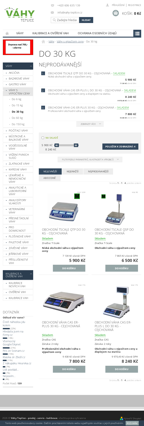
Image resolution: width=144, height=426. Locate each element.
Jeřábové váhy (18, 254)
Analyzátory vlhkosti (17, 201)
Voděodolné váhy (18, 147)
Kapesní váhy (18, 169)
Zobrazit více (88, 124)
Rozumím (132, 423)
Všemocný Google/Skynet (12, 342)
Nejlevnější (50, 171)
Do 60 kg (17, 118)
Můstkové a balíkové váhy (18, 138)
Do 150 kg (18, 124)
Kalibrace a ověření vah (50, 33)
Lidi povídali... (11, 369)
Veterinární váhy (17, 210)
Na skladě (52, 137)
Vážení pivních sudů (19, 156)
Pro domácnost (17, 228)
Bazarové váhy (19, 78)
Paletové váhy (19, 242)
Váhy (19, 33)
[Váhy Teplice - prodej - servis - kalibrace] (26, 14)
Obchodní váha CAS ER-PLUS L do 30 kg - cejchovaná (92, 90)
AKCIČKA (14, 72)
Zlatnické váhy (19, 163)
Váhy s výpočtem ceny (19, 91)
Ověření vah (17, 292)
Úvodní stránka (7, 33)
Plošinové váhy (20, 236)
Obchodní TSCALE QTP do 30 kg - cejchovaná (86, 73)
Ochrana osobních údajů (97, 33)
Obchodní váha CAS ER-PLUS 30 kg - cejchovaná (88, 107)
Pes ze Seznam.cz (13, 350)
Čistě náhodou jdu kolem (14, 323)
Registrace (134, 5)
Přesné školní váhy (19, 219)
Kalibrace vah (18, 298)
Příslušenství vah (18, 261)
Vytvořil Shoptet (132, 418)
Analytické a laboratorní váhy (18, 191)
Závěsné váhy (18, 248)
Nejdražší (73, 171)
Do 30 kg (18, 111)
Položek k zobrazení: (120, 146)
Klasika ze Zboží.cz (14, 357)
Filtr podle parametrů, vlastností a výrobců (88, 159)
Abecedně (50, 178)
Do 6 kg (16, 99)
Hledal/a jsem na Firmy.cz (13, 333)
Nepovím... (9, 376)
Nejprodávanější (98, 171)
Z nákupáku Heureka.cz (17, 363)
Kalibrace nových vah (17, 284)
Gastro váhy (17, 84)
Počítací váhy (18, 130)
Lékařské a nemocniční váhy (17, 178)
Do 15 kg (17, 105)
